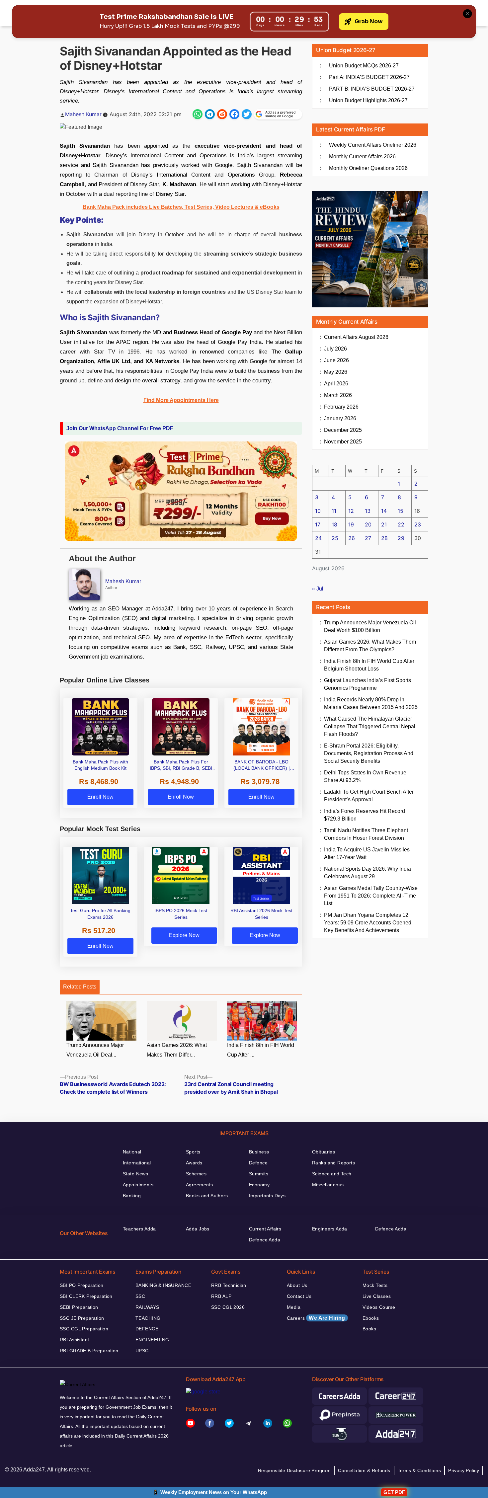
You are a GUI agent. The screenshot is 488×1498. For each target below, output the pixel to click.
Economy (259, 1184)
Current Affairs (265, 1228)
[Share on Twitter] (247, 114)
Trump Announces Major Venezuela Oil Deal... (95, 1050)
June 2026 (336, 360)
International (137, 1162)
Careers (316, 1318)
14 (384, 511)
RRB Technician (228, 1285)
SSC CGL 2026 (228, 1307)
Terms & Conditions (419, 1470)
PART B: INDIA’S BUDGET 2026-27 (372, 89)
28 (384, 538)
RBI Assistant (74, 1339)
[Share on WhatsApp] (198, 114)
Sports (193, 1151)
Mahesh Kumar (83, 114)
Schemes (196, 1173)
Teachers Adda (139, 1228)
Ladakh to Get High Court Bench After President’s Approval (369, 795)
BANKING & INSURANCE (163, 1285)
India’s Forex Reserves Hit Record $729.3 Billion (364, 815)
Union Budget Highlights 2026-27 (368, 100)
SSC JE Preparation (82, 1318)
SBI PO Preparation (82, 1285)
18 (334, 524)
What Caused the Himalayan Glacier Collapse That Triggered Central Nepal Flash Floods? (369, 726)
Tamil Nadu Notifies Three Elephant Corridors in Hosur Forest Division (366, 834)
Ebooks (371, 1318)
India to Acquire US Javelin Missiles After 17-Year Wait (367, 853)
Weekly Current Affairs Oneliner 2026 (372, 145)
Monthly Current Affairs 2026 (362, 156)
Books (369, 1328)
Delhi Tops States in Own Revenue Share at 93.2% (365, 776)
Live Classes (377, 1296)
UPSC (142, 1350)
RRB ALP (221, 1296)
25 (335, 538)
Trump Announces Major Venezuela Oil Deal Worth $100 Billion (370, 626)
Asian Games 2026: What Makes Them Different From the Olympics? (370, 645)
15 (400, 511)
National (132, 1151)
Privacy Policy (463, 1470)
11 (334, 511)
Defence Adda (264, 1239)
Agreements (199, 1184)
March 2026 (338, 395)
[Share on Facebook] (234, 114)
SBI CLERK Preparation (86, 1296)
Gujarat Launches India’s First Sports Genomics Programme (367, 684)
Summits (258, 1173)
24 (318, 538)
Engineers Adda (329, 1228)
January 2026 (340, 418)
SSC (140, 1296)
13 (367, 511)
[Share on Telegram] (210, 114)
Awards (194, 1162)
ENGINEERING (152, 1339)
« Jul (317, 588)
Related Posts (79, 986)
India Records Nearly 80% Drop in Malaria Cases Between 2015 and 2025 (371, 703)
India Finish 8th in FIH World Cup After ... (260, 1050)
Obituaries (323, 1151)
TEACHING (147, 1318)
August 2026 (356, 337)
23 (417, 524)
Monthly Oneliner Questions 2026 (368, 168)
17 (317, 524)
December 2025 (343, 430)
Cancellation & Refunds (364, 1470)
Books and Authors (207, 1195)
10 (318, 511)
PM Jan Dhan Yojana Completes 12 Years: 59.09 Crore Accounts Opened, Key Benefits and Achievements (368, 922)
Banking (132, 1195)
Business (259, 1151)
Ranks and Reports (333, 1162)
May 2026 (335, 372)
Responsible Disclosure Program (294, 1470)
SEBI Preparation (79, 1307)
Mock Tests (375, 1285)
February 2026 (341, 407)
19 (351, 524)
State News (135, 1173)
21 (384, 524)
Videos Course (379, 1307)
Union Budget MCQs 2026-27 (364, 65)
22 (401, 524)
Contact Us (299, 1296)
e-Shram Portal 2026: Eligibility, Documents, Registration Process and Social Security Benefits (368, 753)
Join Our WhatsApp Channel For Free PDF (119, 428)
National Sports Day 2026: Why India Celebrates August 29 (367, 872)
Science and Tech (332, 1173)
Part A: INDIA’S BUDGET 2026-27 (369, 77)
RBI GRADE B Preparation (89, 1350)
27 (368, 538)
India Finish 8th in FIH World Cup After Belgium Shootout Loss (369, 664)
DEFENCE (146, 1328)
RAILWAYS (147, 1307)
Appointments (138, 1184)
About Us (297, 1285)
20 (368, 524)
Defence (258, 1162)
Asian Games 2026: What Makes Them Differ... (177, 1050)
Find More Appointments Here (181, 400)
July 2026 (335, 349)
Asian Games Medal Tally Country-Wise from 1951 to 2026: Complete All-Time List (371, 895)
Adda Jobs (197, 1228)
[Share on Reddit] (222, 114)
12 (351, 511)
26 (351, 538)
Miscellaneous (328, 1184)
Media (293, 1307)
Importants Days (267, 1195)
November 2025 (343, 441)
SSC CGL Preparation (84, 1328)
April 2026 (336, 383)
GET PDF (394, 1492)
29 (401, 538)
